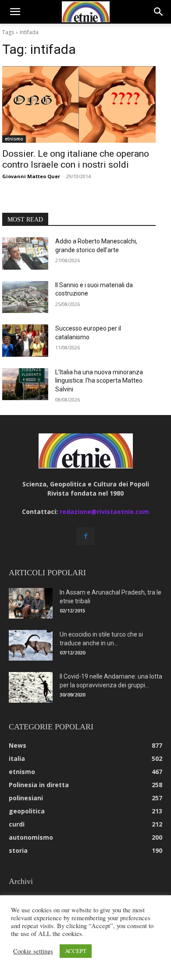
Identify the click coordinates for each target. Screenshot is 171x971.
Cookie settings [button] (33, 951)
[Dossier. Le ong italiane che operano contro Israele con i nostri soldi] (79, 104)
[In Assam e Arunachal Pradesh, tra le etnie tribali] (31, 603)
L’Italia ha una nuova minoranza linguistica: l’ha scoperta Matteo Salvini (99, 381)
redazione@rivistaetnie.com (104, 511)
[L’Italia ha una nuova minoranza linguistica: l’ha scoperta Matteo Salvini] (25, 384)
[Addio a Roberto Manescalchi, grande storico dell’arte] (25, 253)
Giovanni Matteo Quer (31, 176)
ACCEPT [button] (75, 951)
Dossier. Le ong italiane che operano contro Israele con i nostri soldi (75, 159)
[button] (15, 12)
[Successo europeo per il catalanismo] (25, 340)
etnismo (14, 139)
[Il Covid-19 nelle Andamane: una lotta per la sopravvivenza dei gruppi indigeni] (31, 687)
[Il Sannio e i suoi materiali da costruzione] (25, 297)
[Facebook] (85, 536)
